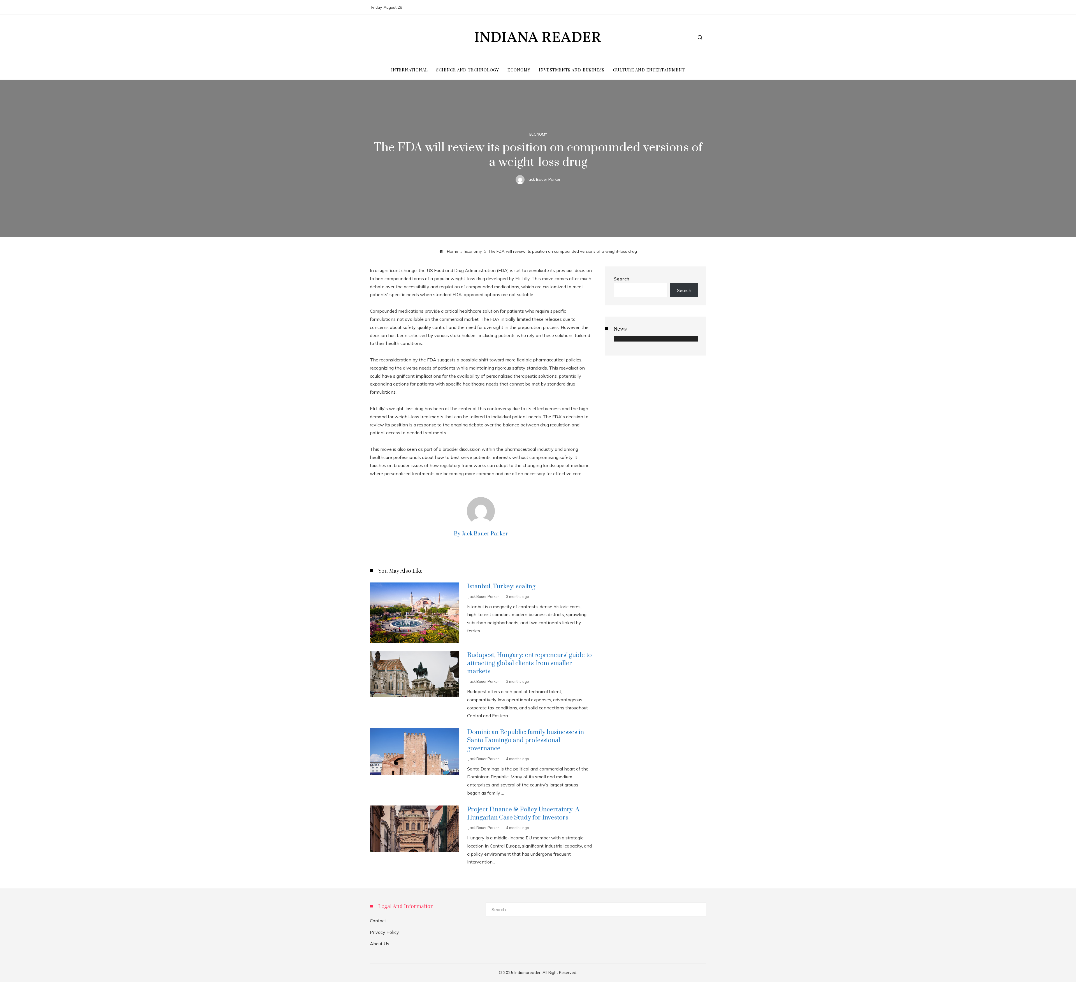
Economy (538, 134)
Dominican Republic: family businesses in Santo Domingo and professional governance (525, 740)
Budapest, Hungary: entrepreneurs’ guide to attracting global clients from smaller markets (529, 663)
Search (621, 279)
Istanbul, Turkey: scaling (501, 586)
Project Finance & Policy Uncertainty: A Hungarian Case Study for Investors (523, 813)
